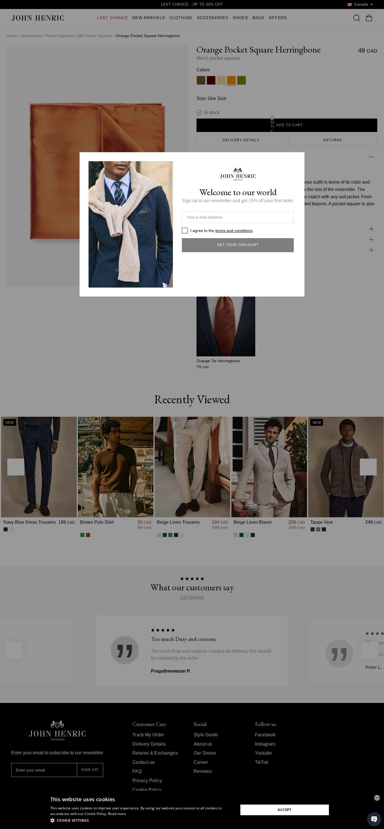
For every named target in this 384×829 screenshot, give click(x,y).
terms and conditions (233, 230)
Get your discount (238, 245)
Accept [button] (284, 809)
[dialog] (192, 810)
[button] (141, 820)
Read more (117, 813)
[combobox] (377, 798)
